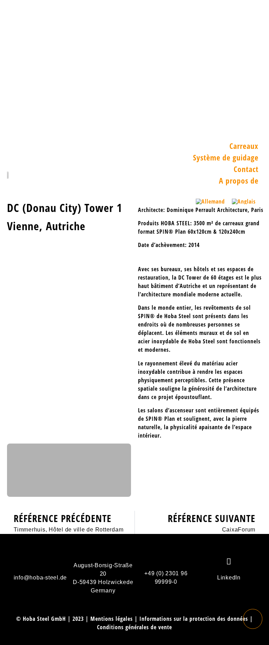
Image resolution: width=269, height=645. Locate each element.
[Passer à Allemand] (210, 201)
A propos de (238, 180)
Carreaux (243, 145)
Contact (246, 169)
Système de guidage (225, 157)
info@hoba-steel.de (40, 578)
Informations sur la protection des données (193, 619)
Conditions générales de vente (134, 627)
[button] (260, 70)
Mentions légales (111, 619)
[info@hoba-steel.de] (40, 561)
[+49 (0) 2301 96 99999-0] (166, 557)
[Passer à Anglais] (243, 201)
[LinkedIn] (229, 561)
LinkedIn (229, 578)
